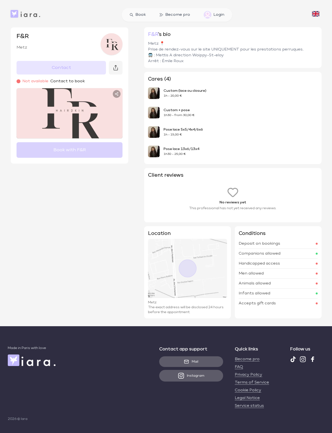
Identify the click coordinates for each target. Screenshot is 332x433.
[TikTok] (293, 359)
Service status (249, 406)
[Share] (117, 94)
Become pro (177, 15)
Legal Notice (247, 398)
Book (140, 15)
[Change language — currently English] (316, 15)
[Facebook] (312, 359)
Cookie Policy (248, 390)
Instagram (195, 375)
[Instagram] (303, 359)
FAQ (239, 367)
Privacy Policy (248, 375)
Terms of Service (252, 382)
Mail (195, 361)
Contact (61, 68)
